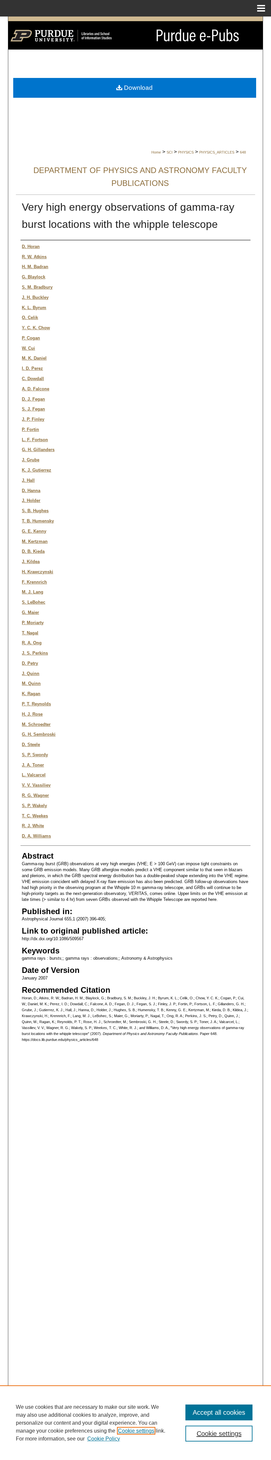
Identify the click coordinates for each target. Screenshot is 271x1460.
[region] (135, 1422)
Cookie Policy (103, 1439)
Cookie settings (136, 1431)
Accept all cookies (219, 1412)
